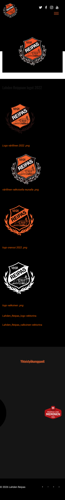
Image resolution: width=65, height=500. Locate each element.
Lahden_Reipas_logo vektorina (19, 315)
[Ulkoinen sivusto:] (40, 7)
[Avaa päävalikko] (56, 13)
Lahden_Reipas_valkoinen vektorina (22, 324)
